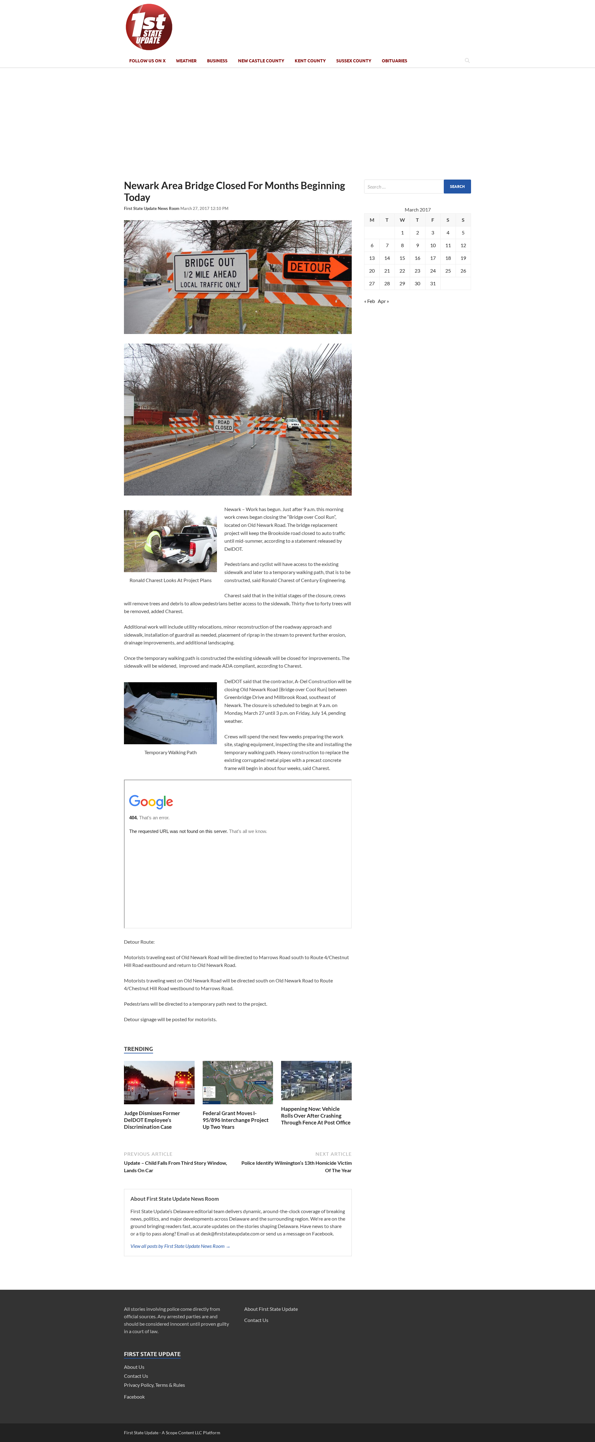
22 (402, 271)
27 (372, 283)
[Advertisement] (297, 123)
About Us (134, 1367)
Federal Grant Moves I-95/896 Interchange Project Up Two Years (236, 1120)
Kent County (310, 60)
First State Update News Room (152, 208)
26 (463, 271)
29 (402, 283)
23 (417, 271)
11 (448, 245)
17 (433, 258)
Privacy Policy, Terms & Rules (154, 1385)
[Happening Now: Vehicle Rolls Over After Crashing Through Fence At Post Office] (316, 1102)
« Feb (369, 301)
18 (448, 258)
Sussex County (353, 60)
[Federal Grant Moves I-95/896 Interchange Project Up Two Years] (238, 1106)
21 (387, 271)
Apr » (383, 301)
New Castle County (261, 60)
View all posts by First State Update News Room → (180, 1246)
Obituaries (394, 60)
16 (417, 258)
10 (433, 245)
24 (433, 271)
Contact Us (136, 1376)
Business (217, 60)
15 (402, 258)
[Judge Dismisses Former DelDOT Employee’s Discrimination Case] (159, 1106)
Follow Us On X (147, 60)
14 (387, 258)
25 (448, 271)
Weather (186, 60)
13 (372, 258)
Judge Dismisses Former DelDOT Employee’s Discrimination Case (152, 1120)
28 (387, 283)
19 (463, 258)
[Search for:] (417, 187)
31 (433, 283)
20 (372, 271)
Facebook (134, 1397)
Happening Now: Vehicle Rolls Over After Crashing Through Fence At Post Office (315, 1116)
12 (463, 245)
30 (417, 283)
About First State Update (271, 1309)
